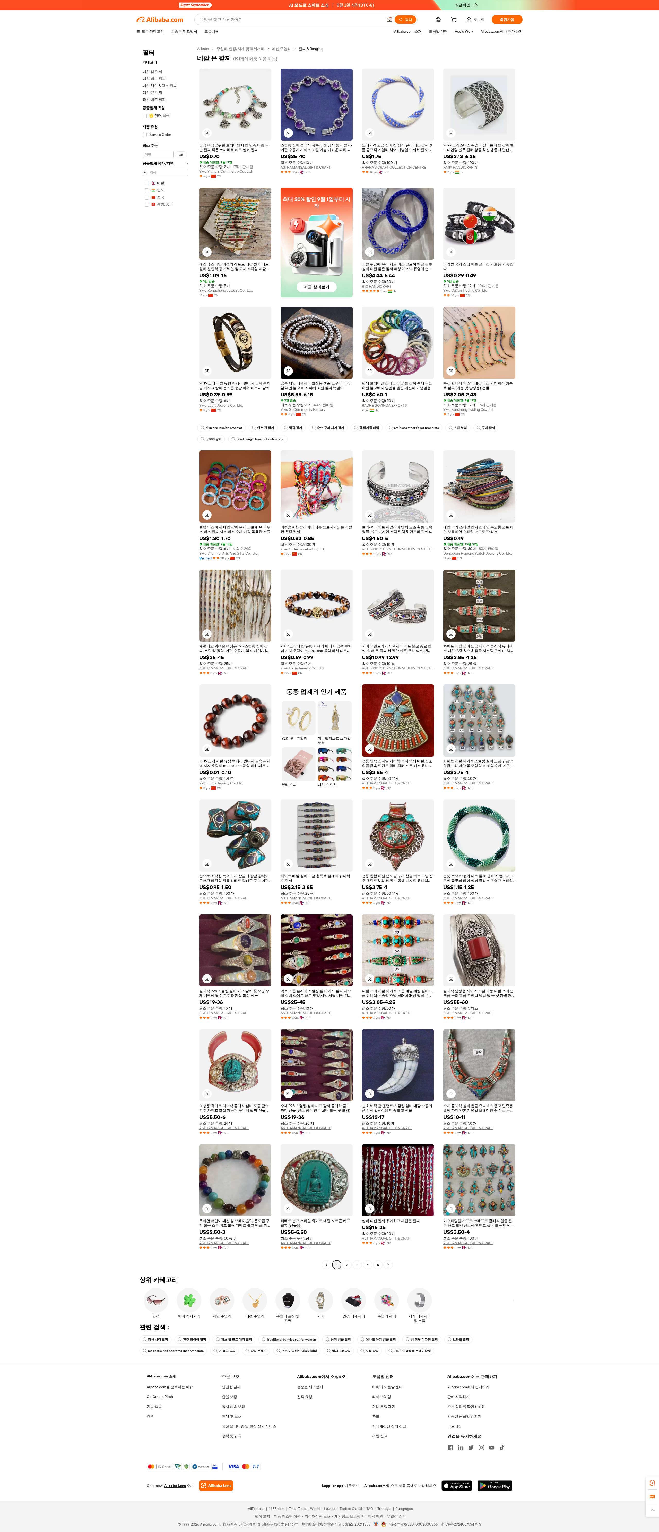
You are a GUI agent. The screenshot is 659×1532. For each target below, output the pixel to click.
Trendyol (384, 1508)
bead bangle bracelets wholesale (260, 439)
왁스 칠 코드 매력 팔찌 (236, 1339)
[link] (652, 1483)
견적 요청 (304, 1397)
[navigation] (165, 657)
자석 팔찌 (372, 1351)
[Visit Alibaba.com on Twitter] (471, 1447)
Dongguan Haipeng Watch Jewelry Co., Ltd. (477, 553)
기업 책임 (154, 1406)
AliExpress (256, 1508)
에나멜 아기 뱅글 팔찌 (381, 1339)
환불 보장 (229, 1397)
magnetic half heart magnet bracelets (176, 1351)
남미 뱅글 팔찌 (341, 1339)
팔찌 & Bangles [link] (311, 49)
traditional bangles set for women (291, 1339)
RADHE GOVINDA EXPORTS (384, 405)
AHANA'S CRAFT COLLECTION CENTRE (394, 167)
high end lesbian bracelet (224, 428)
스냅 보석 (460, 428)
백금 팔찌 (295, 428)
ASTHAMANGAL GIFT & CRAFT (306, 167)
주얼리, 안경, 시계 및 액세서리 (240, 49)
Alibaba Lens (175, 1486)
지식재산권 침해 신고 (389, 1426)
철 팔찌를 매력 (369, 428)
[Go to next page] (388, 1264)
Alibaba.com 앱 (377, 1486)
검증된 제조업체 (310, 1387)
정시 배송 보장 (233, 1406)
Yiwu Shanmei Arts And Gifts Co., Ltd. (228, 553)
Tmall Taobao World (304, 1508)
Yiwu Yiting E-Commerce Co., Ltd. (226, 171)
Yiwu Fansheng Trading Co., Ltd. (468, 409)
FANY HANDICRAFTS (460, 167)
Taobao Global (351, 1508)
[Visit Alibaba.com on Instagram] (481, 1447)
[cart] (455, 20)
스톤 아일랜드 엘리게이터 (299, 1351)
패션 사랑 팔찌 (158, 1339)
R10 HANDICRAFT (376, 286)
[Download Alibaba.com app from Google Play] (495, 1485)
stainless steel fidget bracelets (416, 428)
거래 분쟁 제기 (383, 1406)
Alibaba (203, 49)
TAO (369, 1508)
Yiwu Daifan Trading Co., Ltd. (465, 290)
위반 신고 (379, 1436)
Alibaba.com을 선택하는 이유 (170, 1387)
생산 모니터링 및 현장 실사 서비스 (249, 1426)
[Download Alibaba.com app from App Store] (456, 1485)
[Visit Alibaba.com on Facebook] (450, 1447)
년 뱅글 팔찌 (227, 1351)
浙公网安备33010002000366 (413, 1524)
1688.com (276, 1508)
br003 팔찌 (214, 439)
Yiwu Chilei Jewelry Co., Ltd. (303, 549)
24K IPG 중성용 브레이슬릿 (412, 1351)
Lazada (329, 1508)
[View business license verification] (376, 1524)
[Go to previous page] (326, 1264)
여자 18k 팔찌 (341, 1351)
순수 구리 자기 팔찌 (330, 428)
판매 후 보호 (231, 1416)
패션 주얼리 (281, 49)
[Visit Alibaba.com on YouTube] (492, 1447)
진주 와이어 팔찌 (194, 1339)
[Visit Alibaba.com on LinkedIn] (461, 1447)
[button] (389, 19)
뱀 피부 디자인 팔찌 (424, 1339)
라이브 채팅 (381, 1397)
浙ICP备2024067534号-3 (461, 1524)
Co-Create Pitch (160, 1397)
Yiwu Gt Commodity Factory (303, 409)
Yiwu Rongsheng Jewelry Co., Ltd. (226, 290)
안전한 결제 (231, 1387)
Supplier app (333, 1486)
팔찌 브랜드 (258, 1351)
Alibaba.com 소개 (161, 1376)
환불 (375, 1416)
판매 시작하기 (458, 1397)
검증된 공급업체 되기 (464, 1416)
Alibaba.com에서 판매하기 (468, 1387)
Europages (404, 1508)
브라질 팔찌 (461, 1339)
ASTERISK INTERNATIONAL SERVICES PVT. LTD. (398, 549)
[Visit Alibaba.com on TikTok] (502, 1447)
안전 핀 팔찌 (265, 428)
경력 (150, 1416)
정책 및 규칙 (231, 1436)
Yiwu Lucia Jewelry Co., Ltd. (221, 405)
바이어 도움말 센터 (387, 1387)
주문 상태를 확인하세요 (466, 1406)
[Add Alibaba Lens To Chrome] (216, 1485)
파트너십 (454, 1426)
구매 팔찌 (488, 428)
